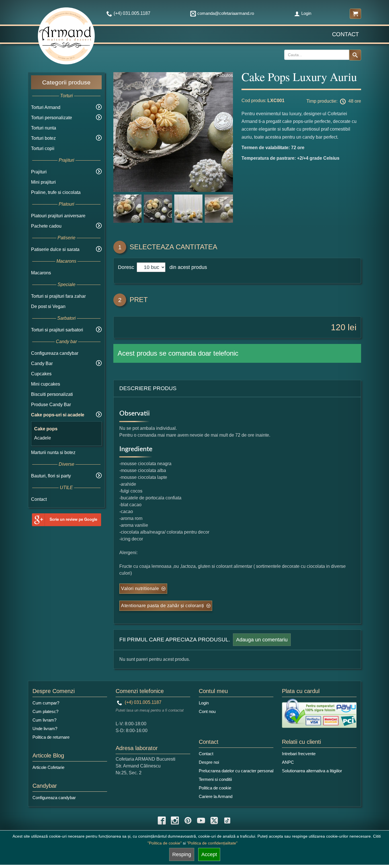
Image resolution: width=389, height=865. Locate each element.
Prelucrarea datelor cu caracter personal (236, 770)
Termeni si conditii (215, 779)
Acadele (42, 437)
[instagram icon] (175, 820)
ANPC (288, 762)
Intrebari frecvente (299, 753)
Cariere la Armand (215, 796)
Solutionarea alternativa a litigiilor (312, 770)
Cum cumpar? (45, 702)
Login (306, 13)
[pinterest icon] (188, 820)
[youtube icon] (201, 820)
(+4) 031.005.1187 (142, 702)
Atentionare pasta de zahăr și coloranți (162, 605)
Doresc (127, 267)
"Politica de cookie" (165, 843)
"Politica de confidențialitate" (212, 843)
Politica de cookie (215, 787)
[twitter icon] (214, 820)
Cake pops (46, 428)
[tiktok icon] (227, 820)
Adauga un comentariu (262, 640)
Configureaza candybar (54, 353)
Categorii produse (66, 82)
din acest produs (187, 267)
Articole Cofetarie (48, 767)
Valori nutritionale (140, 588)
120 (338, 327)
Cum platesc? (45, 711)
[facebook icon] (162, 820)
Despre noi (209, 762)
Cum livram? (44, 720)
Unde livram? (44, 728)
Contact (345, 34)
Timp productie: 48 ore (333, 101)
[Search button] (355, 55)
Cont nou (207, 711)
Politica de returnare (50, 737)
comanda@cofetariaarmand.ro (225, 13)
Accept (209, 854)
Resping (181, 854)
